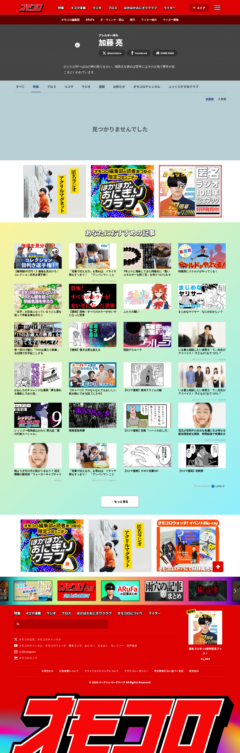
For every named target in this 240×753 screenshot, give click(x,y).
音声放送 (132, 645)
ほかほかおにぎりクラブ (140, 8)
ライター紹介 (149, 19)
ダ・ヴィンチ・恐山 (112, 19)
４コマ (68, 86)
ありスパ (90, 645)
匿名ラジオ (75, 645)
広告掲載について (69, 671)
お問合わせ (47, 671)
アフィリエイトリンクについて (101, 671)
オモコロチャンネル (146, 86)
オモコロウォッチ (55, 645)
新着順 (210, 99)
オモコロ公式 (27, 639)
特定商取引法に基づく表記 (168, 671)
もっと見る (121, 502)
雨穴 (132, 19)
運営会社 (194, 671)
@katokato (114, 53)
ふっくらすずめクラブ (184, 86)
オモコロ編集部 (70, 19)
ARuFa (90, 19)
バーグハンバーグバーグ (111, 682)
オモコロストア (28, 658)
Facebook (141, 53)
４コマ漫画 (78, 8)
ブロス (112, 8)
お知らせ (119, 86)
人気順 (222, 99)
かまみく (103, 645)
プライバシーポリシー (136, 671)
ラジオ (96, 8)
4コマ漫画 (33, 613)
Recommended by (202, 485)
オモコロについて (130, 613)
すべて (20, 86)
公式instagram (27, 652)
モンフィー (117, 645)
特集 (61, 8)
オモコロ (31, 7)
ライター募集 (171, 19)
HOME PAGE (167, 53)
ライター (170, 8)
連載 (102, 86)
